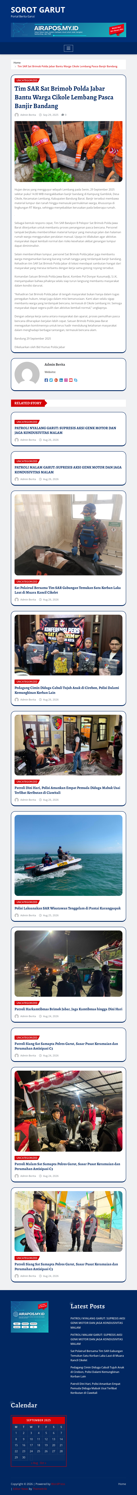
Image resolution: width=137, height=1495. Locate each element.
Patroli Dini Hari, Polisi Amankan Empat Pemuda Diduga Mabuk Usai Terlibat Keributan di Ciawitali (67, 790)
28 (61, 1451)
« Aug (34, 1463)
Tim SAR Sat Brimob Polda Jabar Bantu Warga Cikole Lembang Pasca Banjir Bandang (67, 66)
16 (23, 1445)
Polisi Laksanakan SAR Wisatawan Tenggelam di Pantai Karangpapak (68, 908)
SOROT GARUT (38, 9)
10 (31, 1439)
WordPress (58, 1484)
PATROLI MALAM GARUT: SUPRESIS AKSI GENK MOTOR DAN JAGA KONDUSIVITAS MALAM (68, 470)
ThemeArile (40, 1489)
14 (61, 1439)
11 (38, 1439)
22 (16, 1451)
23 (23, 1451)
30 (23, 1457)
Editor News (20, 1489)
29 (16, 1457)
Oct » (43, 1463)
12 (46, 1439)
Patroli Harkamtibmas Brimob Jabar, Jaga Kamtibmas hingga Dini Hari (68, 1009)
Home (17, 62)
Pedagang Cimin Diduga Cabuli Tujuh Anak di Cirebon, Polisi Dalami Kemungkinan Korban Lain (67, 690)
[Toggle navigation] (68, 48)
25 (38, 1451)
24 (31, 1451)
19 (46, 1445)
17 (31, 1445)
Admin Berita (28, 114)
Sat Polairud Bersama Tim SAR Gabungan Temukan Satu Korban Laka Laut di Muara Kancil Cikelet (68, 590)
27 (53, 1451)
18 (38, 1445)
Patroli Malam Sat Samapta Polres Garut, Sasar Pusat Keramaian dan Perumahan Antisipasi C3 (67, 1166)
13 (53, 1439)
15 (16, 1445)
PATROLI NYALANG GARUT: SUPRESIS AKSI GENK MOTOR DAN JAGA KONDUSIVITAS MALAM (65, 430)
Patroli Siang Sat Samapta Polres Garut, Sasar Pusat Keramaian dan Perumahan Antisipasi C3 (66, 1046)
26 (46, 1451)
